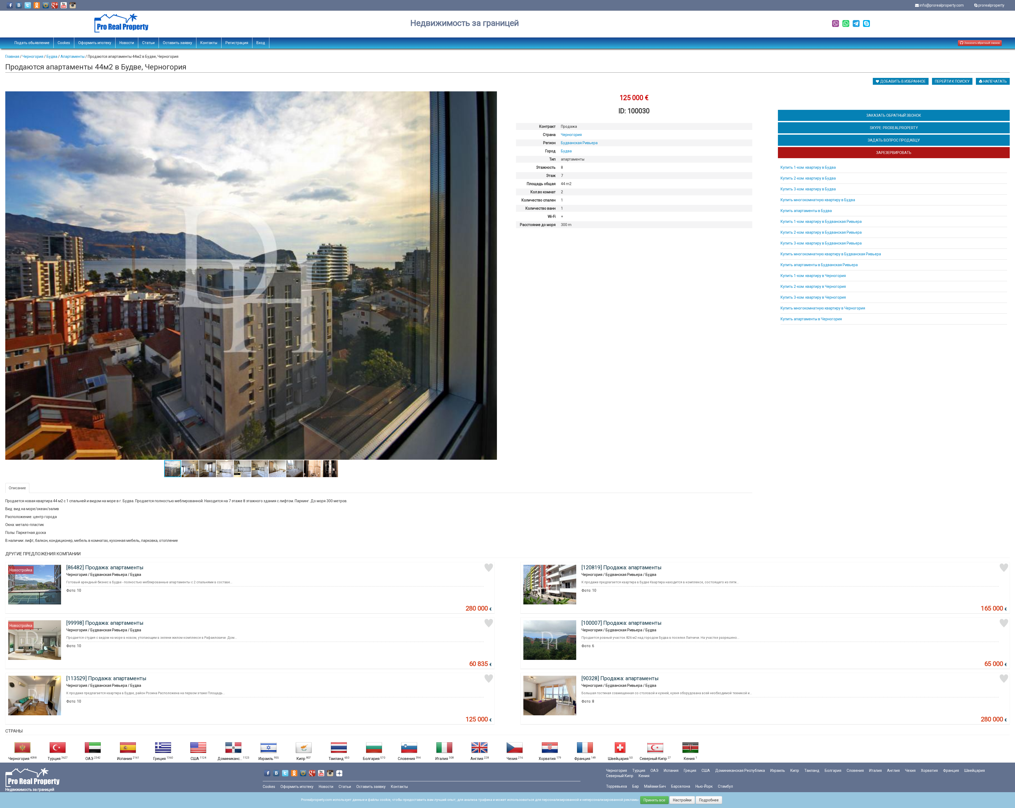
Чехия (512, 759)
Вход (260, 43)
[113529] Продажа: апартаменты (106, 678)
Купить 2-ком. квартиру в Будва (808, 178)
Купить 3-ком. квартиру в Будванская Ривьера (821, 243)
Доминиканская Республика (740, 770)
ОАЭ (89, 759)
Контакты (208, 43)
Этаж (551, 175)
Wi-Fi (552, 216)
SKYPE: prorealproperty (894, 128)
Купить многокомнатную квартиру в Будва (818, 200)
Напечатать (994, 81)
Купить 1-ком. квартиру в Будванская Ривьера (821, 221)
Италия (441, 759)
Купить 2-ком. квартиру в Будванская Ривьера (821, 232)
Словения (406, 759)
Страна (549, 135)
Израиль (266, 759)
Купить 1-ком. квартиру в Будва (808, 167)
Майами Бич (655, 786)
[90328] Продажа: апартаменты (620, 678)
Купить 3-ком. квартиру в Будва (808, 189)
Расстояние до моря (538, 225)
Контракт (547, 126)
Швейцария (618, 759)
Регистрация (236, 43)
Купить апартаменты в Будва (806, 211)
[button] (492, 96)
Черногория (18, 759)
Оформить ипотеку (94, 43)
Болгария (371, 759)
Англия (476, 759)
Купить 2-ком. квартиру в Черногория (813, 286)
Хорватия (547, 759)
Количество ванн (540, 208)
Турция (54, 759)
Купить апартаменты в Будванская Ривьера (819, 265)
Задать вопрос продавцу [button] (894, 140)
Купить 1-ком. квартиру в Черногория (813, 276)
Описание (17, 488)
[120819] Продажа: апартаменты (622, 567)
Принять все (654, 800)
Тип (552, 159)
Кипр (301, 759)
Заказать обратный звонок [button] (981, 43)
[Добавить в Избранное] (489, 567)
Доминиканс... (230, 759)
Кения (689, 759)
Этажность (546, 167)
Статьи (148, 43)
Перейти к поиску (952, 81)
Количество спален (539, 200)
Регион (549, 143)
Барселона (680, 786)
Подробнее (709, 800)
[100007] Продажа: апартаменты (622, 623)
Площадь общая (541, 184)
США (195, 759)
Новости (126, 43)
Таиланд (336, 759)
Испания (124, 759)
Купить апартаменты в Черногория (811, 319)
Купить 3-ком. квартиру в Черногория (813, 297)
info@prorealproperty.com (942, 5)
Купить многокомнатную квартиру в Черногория (823, 308)
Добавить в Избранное (902, 81)
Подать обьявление (32, 43)
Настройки (682, 800)
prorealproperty (991, 5)
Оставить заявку (177, 43)
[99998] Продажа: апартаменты (105, 623)
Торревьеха (616, 786)
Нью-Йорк (704, 786)
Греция (159, 759)
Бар (635, 786)
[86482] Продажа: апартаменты (105, 567)
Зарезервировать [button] (893, 153)
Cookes (64, 43)
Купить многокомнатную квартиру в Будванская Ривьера (831, 254)
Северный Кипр (653, 759)
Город (550, 151)
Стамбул (725, 786)
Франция (582, 759)
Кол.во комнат (543, 192)
